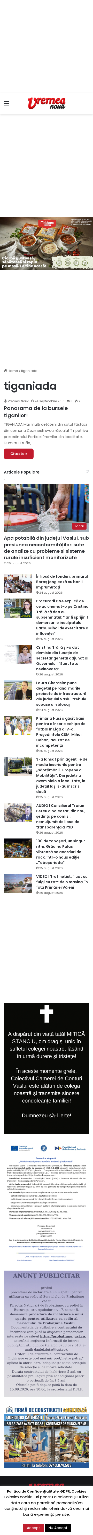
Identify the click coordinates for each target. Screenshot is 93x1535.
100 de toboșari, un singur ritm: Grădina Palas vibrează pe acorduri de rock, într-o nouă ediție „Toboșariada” (60, 851)
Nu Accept (58, 1527)
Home (12, 370)
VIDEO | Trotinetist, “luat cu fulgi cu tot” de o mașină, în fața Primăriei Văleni (62, 882)
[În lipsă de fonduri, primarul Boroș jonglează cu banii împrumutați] (18, 583)
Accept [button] (33, 1527)
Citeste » (18, 453)
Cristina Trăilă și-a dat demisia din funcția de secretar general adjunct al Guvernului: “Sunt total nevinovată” (62, 658)
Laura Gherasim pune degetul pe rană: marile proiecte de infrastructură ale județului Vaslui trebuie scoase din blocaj (61, 693)
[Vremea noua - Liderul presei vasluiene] (46, 103)
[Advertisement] (46, 46)
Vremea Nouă (18, 401)
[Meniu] (6, 105)
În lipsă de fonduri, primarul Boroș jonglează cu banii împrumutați (62, 582)
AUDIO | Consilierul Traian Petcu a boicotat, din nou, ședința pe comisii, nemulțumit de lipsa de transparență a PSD (61, 816)
